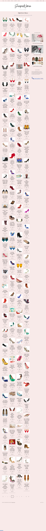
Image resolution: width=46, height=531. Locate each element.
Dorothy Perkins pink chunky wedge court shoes (19, 103)
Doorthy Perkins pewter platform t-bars (5, 74)
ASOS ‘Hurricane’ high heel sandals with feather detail (12, 467)
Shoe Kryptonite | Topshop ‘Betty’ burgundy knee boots (26, 183)
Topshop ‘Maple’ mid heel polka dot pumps (12, 208)
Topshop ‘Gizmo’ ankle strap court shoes (19, 417)
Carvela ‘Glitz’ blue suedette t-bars (26, 102)
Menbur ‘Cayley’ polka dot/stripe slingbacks (5, 106)
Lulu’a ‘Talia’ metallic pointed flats (26, 485)
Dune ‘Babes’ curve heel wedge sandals (26, 467)
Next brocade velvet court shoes (5, 121)
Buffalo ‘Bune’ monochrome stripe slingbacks (19, 256)
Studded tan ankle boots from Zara (26, 451)
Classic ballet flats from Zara (12, 85)
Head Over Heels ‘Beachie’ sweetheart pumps (12, 284)
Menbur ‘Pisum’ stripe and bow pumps (19, 286)
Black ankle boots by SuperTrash (19, 241)
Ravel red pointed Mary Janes (19, 211)
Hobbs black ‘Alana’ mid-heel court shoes (19, 25)
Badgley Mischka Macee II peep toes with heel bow (12, 348)
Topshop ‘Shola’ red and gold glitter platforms (27, 71)
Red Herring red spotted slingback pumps (26, 390)
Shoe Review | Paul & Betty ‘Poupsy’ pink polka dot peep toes (5, 261)
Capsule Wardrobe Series (37, 64)
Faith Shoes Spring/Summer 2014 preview (27, 40)
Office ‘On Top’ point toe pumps (12, 25)
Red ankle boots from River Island (5, 306)
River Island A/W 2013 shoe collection (5, 277)
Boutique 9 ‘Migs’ (27, 322)
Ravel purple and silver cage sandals (19, 197)
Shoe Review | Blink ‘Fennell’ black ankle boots (5, 165)
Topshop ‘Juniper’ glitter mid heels (12, 100)
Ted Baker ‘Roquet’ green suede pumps (19, 119)
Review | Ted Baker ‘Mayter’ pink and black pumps (5, 212)
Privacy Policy (13, 502)
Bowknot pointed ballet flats (5, 291)
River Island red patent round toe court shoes (12, 70)
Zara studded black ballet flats (26, 55)
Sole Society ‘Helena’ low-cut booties (12, 193)
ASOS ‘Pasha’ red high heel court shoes (12, 55)
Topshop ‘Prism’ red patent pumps (12, 115)
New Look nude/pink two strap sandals (27, 25)
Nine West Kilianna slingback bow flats (12, 366)
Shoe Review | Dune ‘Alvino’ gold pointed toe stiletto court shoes (19, 73)
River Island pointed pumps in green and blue (26, 200)
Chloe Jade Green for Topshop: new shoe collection (19, 482)
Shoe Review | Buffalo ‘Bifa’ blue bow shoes (19, 166)
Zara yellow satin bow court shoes (19, 271)
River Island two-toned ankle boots (19, 225)
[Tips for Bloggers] (37, 80)
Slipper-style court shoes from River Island (12, 300)
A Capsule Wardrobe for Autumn (37, 66)
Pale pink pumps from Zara (5, 135)
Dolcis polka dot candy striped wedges (12, 486)
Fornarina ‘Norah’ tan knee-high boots (26, 292)
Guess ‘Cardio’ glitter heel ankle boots (26, 117)
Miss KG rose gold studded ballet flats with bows (12, 400)
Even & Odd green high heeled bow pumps (5, 245)
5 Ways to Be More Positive (37, 54)
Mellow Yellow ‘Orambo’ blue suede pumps (19, 57)
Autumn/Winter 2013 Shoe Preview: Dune (5, 321)
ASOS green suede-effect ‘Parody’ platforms (26, 338)
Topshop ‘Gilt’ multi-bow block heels (19, 88)
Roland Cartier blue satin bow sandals (5, 385)
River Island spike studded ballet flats (5, 197)
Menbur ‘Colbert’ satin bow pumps (12, 130)
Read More (5, 29)
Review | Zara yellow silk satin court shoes (26, 133)
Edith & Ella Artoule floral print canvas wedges (19, 331)
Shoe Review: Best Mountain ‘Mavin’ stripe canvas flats (12, 448)
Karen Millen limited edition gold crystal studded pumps (26, 149)
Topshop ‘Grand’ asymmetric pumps (26, 166)
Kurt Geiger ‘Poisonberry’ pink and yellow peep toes (19, 365)
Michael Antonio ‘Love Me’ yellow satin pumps (5, 368)
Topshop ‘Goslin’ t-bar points (26, 276)
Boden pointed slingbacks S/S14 (19, 41)
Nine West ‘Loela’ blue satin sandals (12, 239)
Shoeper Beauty (37, 41)
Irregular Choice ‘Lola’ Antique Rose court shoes (12, 224)
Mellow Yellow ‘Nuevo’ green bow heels (12, 315)
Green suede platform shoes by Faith (12, 384)
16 (26, 496)
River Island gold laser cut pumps (26, 262)
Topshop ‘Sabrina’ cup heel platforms (19, 302)
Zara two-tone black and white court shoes (26, 87)
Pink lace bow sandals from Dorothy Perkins (19, 431)
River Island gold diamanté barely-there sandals (5, 486)
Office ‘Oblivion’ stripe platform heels (12, 415)
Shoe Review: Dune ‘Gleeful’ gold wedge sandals (12, 432)
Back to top (41, 502)
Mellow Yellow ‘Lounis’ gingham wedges (19, 400)
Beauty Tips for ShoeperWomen (37, 43)
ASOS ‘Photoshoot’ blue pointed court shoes (12, 145)
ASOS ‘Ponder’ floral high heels (5, 437)
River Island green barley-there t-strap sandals (12, 40)
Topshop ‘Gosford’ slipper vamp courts (26, 216)
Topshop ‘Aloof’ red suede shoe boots (12, 162)
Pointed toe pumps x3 (19, 317)
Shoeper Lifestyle (37, 53)
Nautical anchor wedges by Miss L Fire (26, 307)
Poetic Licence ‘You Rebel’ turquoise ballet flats (19, 182)
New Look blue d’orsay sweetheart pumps (26, 232)
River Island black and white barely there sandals (19, 384)
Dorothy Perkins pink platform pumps (5, 40)
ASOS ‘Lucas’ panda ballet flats (5, 351)
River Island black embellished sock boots (5, 90)
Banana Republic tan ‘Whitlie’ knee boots (19, 135)
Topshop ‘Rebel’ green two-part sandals (12, 330)
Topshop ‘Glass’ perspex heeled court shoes (19, 466)
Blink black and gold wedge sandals (19, 449)
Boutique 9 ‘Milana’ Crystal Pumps (27, 406)
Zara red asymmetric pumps (26, 436)
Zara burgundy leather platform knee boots (5, 229)
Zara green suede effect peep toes (5, 25)
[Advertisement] (37, 24)
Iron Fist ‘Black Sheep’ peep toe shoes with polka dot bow (26, 373)
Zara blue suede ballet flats (12, 253)
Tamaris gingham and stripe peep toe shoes (19, 347)
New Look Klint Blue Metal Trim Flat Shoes (5, 420)
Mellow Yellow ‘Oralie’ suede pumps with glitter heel (5, 182)
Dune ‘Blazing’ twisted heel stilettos (12, 178)
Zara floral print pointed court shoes (5, 401)
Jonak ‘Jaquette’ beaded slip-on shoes (5, 468)
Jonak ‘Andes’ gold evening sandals (26, 355)
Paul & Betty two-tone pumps (26, 247)
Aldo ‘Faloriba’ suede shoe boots (19, 150)
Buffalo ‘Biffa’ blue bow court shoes (12, 268)
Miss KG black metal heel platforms (5, 454)
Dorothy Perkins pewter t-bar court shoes (5, 58)
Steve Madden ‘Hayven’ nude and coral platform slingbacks (26, 421)
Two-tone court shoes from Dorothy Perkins (5, 336)
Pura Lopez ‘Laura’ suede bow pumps (5, 150)
